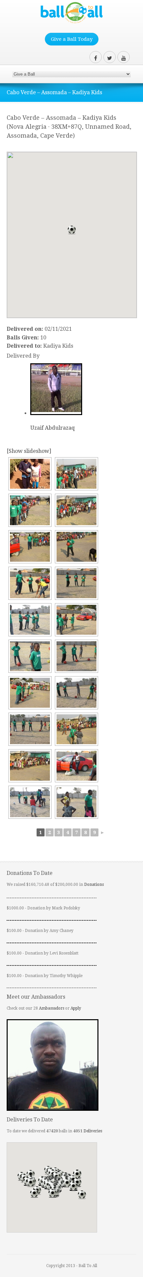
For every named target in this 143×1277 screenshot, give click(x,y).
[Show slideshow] (29, 451)
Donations (94, 884)
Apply (76, 1008)
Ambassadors (51, 1008)
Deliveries (92, 1131)
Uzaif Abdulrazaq (52, 428)
